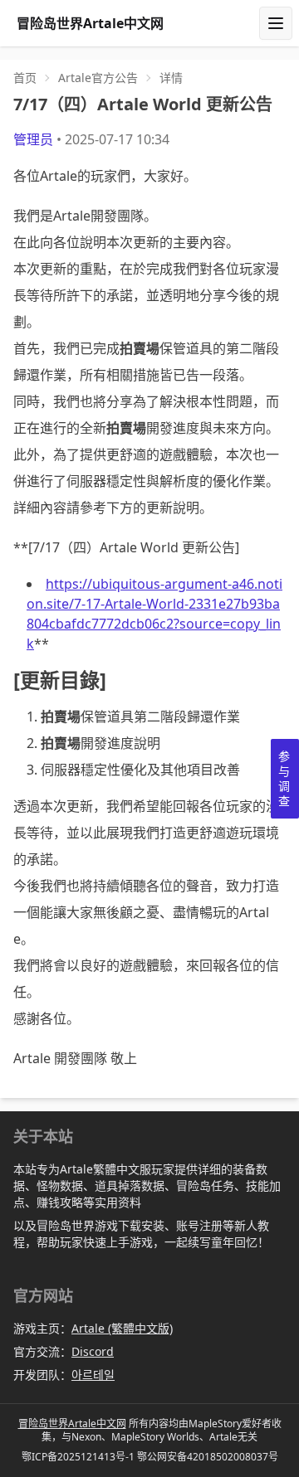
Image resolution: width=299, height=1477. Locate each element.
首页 (25, 77)
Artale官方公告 (98, 77)
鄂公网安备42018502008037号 (207, 1457)
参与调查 (284, 778)
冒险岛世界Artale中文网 (72, 1423)
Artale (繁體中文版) (122, 1328)
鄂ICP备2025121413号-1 (78, 1457)
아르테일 (93, 1374)
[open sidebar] (275, 23)
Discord (92, 1351)
